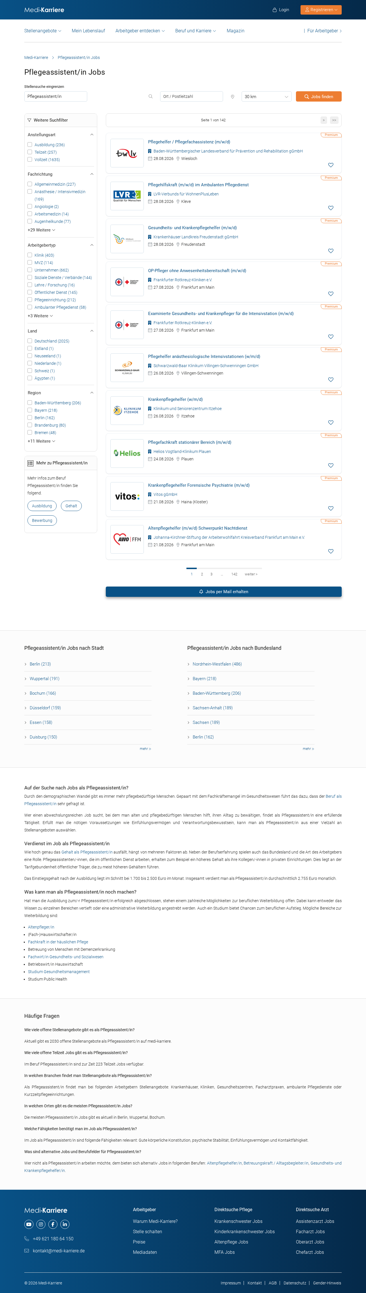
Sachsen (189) (206, 722)
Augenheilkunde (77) (53, 221)
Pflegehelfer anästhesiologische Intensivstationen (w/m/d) (204, 356)
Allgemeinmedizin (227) (55, 184)
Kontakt (255, 1283)
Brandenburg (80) (50, 425)
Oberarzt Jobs (310, 1242)
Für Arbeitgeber (322, 31)
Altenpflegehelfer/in (224, 1163)
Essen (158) (41, 722)
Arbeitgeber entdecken (138, 30)
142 (234, 574)
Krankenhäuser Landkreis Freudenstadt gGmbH (195, 237)
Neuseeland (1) (48, 356)
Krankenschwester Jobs (238, 1221)
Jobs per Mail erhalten (226, 591)
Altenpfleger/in (41, 927)
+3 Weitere (38, 315)
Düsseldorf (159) (45, 707)
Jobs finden (322, 96)
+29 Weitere (40, 230)
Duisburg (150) (43, 737)
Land (32, 331)
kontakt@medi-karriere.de (58, 1251)
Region (34, 392)
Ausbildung (42, 506)
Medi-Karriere (36, 57)
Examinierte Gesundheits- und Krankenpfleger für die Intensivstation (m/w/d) (221, 313)
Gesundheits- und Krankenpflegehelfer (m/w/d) (192, 227)
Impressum (231, 1283)
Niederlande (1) (48, 363)
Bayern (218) (46, 410)
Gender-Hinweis (327, 1283)
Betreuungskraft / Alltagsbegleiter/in (276, 1163)
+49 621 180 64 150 (52, 1238)
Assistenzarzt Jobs (315, 1221)
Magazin (235, 30)
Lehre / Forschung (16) (55, 285)
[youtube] (28, 1224)
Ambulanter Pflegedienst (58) (60, 307)
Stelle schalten (147, 1231)
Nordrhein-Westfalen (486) (217, 664)
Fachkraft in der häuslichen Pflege (58, 942)
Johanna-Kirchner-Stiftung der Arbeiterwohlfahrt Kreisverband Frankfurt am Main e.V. (229, 537)
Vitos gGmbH (165, 494)
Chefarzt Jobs (310, 1252)
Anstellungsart (41, 134)
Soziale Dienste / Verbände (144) (63, 277)
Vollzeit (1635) (47, 159)
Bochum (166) (43, 693)
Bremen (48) (45, 432)
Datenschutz (295, 1283)
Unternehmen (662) (52, 270)
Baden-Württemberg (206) (58, 403)
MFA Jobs (224, 1252)
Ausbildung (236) (50, 144)
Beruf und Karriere (193, 30)
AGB (273, 1283)
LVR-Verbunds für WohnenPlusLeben (186, 194)
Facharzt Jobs (310, 1231)
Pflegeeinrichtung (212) (55, 300)
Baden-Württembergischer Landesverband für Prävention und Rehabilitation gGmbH (228, 151)
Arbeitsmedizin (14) (52, 214)
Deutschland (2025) (52, 341)
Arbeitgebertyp (41, 245)
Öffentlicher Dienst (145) (56, 292)
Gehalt (71, 506)
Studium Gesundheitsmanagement (59, 971)
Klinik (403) (44, 255)
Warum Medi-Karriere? (155, 1221)
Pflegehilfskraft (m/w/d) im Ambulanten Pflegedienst (198, 184)
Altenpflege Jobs (231, 1242)
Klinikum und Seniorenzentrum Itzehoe (187, 408)
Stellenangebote (40, 30)
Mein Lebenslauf (88, 30)
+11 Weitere (40, 441)
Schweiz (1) (45, 371)
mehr (144, 749)
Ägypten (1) (45, 378)
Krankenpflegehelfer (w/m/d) (175, 399)
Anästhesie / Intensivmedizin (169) (60, 195)
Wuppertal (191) (44, 678)
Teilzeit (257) (46, 152)
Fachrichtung (40, 174)
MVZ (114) (44, 262)
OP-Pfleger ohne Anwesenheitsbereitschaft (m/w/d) (197, 270)
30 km (250, 96)
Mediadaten (145, 1252)
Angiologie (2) (47, 206)
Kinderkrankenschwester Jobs (244, 1231)
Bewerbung (42, 520)
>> (334, 120)
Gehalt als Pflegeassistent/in (87, 852)
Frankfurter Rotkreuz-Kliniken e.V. (182, 280)
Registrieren (321, 9)
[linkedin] (64, 1224)
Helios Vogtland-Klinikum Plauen (182, 451)
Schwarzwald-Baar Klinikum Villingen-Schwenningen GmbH (205, 365)
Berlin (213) (40, 664)
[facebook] (52, 1224)
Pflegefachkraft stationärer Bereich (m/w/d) (189, 442)
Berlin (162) (45, 417)
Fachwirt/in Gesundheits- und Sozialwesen (66, 957)
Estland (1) (44, 348)
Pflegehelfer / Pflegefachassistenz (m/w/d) (189, 141)
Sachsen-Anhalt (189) (213, 707)
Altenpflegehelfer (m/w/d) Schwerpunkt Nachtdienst (197, 528)
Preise (139, 1242)
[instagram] (40, 1224)
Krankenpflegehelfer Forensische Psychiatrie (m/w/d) (199, 485)
